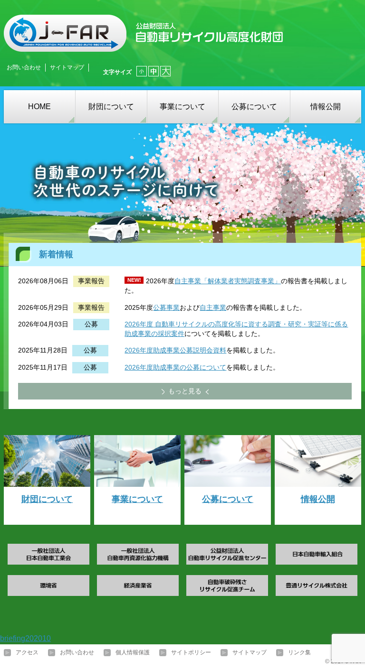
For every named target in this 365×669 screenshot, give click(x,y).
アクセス (27, 652)
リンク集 (299, 652)
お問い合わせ (24, 67)
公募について (254, 106)
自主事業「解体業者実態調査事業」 (227, 281)
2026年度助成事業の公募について (175, 367)
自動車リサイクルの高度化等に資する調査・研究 (227, 324)
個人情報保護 (132, 652)
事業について (182, 106)
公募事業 (166, 307)
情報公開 (325, 106)
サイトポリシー (191, 652)
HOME (39, 106)
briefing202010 (25, 638)
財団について (111, 106)
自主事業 (213, 307)
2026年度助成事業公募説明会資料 (175, 350)
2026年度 (139, 324)
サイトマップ (67, 67)
